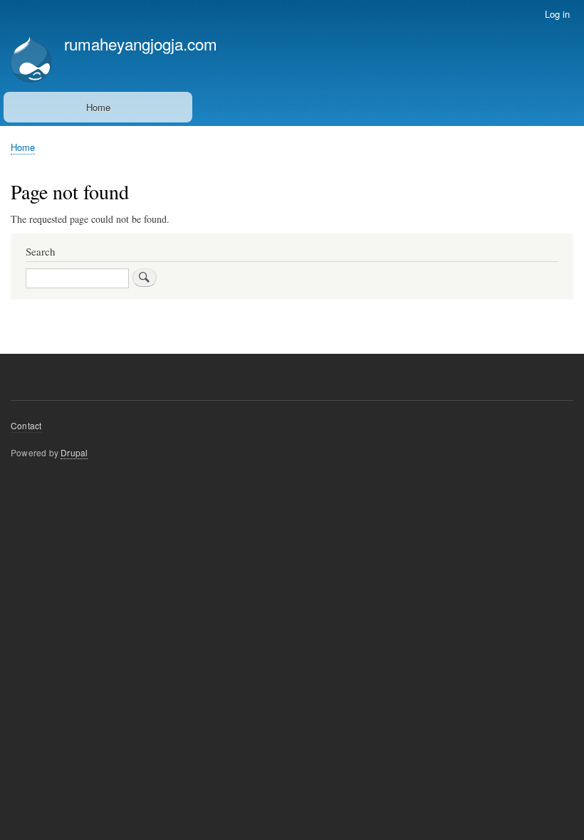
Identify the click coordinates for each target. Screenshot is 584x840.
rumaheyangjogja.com (140, 43)
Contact (26, 425)
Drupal (74, 452)
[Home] (31, 61)
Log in (557, 14)
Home (98, 107)
